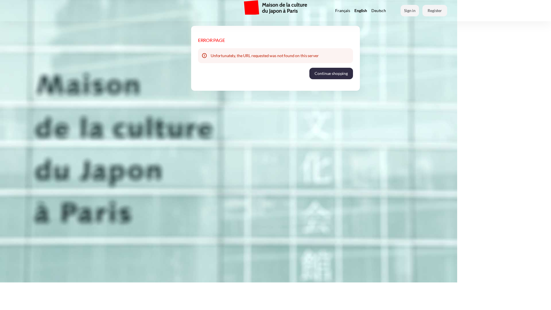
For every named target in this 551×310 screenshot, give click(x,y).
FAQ (447, 301)
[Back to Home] (157, 10)
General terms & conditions (382, 301)
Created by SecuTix (150, 301)
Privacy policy (424, 301)
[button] (331, 73)
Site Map (345, 301)
